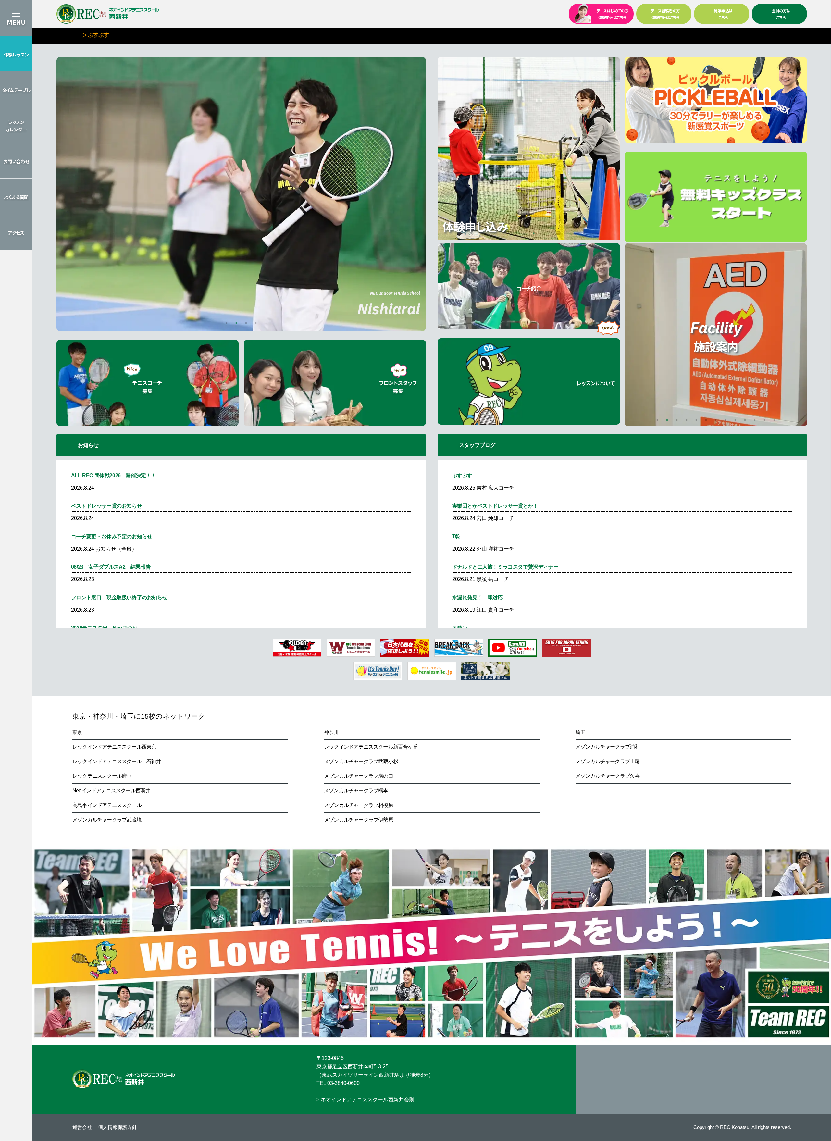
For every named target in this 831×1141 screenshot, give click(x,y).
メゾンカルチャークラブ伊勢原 (358, 820)
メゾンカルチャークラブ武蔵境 (107, 820)
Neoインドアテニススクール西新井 (111, 790)
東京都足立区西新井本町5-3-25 (352, 1066)
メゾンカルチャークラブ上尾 (608, 761)
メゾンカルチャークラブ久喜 (608, 776)
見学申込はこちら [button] (723, 13)
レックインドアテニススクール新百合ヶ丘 (371, 747)
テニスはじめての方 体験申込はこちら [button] (612, 13)
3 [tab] (246, 323)
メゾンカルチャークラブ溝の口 (358, 776)
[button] (16, 53)
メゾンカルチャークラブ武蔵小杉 (361, 761)
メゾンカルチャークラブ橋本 (356, 790)
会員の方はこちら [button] (781, 13)
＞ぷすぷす (74, 35)
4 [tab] (256, 323)
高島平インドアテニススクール (107, 805)
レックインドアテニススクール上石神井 (116, 761)
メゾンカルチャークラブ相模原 (358, 805)
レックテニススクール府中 (101, 776)
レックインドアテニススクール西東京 (114, 747)
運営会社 (82, 1127)
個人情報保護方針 (117, 1127)
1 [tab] (226, 323)
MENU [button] (16, 22)
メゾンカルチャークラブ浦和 (608, 747)
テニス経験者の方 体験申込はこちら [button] (665, 13)
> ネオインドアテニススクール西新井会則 (365, 1099)
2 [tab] (236, 323)
